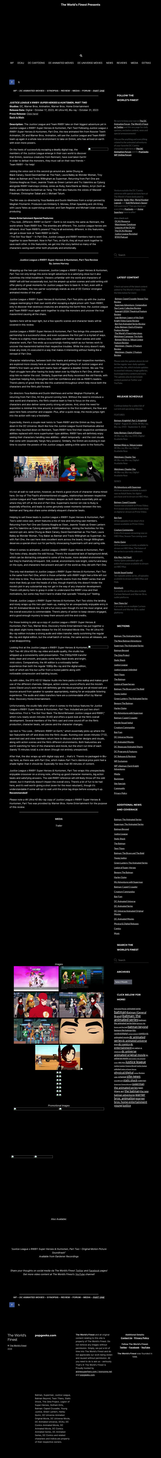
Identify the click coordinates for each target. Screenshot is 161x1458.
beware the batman (123, 1030)
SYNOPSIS (52, 90)
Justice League (121, 665)
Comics (117, 928)
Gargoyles (118, 200)
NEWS (109, 62)
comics (142, 1033)
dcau (116, 1044)
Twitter (79, 1270)
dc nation (136, 1048)
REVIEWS (122, 62)
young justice (122, 1105)
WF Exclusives (120, 761)
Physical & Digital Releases (126, 924)
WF (12, 62)
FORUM (86, 90)
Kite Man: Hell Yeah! (123, 557)
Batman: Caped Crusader (125, 502)
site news (133, 1076)
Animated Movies (120, 1009)
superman (142, 1080)
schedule (122, 1076)
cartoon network (133, 1034)
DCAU (20, 62)
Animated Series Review (130, 324)
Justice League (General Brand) (125, 1066)
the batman (132, 1091)
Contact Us (126, 1338)
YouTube (80, 1274)
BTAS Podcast (121, 237)
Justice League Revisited (126, 234)
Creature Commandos (123, 530)
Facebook (94, 1270)
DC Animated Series (123, 906)
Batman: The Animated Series (127, 636)
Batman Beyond (121, 650)
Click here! (32, 113)
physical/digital (124, 1072)
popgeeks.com (87, 1375)
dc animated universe (134, 1040)
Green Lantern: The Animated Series (131, 698)
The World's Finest (18, 1345)
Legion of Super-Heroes (125, 867)
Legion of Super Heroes (128, 1069)
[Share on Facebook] (12, 82)
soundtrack (118, 1081)
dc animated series (129, 1038)
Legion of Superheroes (124, 684)
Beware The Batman (123, 703)
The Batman (119, 679)
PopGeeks (129, 209)
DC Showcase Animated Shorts (128, 747)
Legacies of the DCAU (125, 227)
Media (117, 774)
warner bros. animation (129, 1096)
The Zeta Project (121, 655)
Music (117, 933)
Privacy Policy (120, 793)
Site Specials (119, 783)
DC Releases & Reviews (125, 756)
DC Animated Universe (124, 901)
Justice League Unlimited (125, 669)
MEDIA (134, 62)
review (136, 1073)
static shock (130, 1080)
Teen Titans (119, 674)
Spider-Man (129, 200)
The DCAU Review (123, 231)
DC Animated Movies (124, 742)
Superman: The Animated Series (129, 645)
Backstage (119, 779)
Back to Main (17, 117)
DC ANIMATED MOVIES (61, 62)
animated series (134, 1008)
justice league (136, 1062)
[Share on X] (19, 82)
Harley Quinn (120, 542)
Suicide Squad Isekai (123, 723)
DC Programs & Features (125, 751)
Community (119, 788)
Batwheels (118, 588)
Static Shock (119, 660)
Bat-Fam (118, 518)
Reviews (142, 1073)
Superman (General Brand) (123, 1084)
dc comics (124, 1044)
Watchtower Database (125, 224)
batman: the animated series (127, 1018)
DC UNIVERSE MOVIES (89, 62)
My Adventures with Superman (127, 487)
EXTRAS (146, 62)
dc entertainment (123, 1045)
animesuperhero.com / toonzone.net (94, 1371)
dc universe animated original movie (130, 1053)
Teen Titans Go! (121, 603)
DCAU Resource (122, 221)
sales (116, 1077)
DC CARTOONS (36, 62)
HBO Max (121, 1063)
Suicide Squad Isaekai (123, 572)
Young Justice (120, 694)
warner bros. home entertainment (130, 1100)
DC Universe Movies (123, 737)
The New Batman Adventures (127, 641)
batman (120, 1012)
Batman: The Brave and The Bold (129, 689)
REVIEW (65, 90)
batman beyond (138, 1026)
